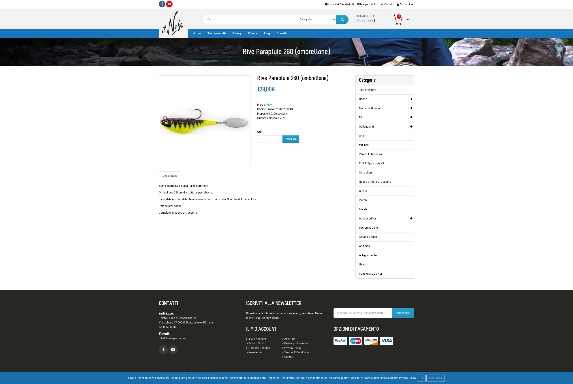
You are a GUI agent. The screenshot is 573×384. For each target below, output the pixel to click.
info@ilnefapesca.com (173, 338)
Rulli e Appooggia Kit (371, 163)
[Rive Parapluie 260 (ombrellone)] (204, 121)
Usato (362, 264)
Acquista (291, 138)
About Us (289, 339)
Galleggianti (366, 126)
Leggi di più (435, 378)
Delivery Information (296, 343)
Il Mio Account (257, 339)
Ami (361, 135)
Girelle (363, 191)
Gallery (236, 33)
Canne (363, 99)
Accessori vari (368, 218)
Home (197, 33)
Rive (269, 104)
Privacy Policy (292, 347)
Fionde (363, 209)
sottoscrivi (403, 313)
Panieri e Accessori (371, 154)
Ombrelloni (365, 172)
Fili (360, 117)
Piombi (363, 200)
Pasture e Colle (368, 227)
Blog (267, 33)
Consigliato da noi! (371, 273)
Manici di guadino (370, 108)
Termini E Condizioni (297, 352)
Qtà (259, 131)
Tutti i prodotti (216, 33)
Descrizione (169, 175)
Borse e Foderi (368, 237)
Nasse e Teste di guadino (375, 181)
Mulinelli (364, 145)
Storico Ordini (256, 343)
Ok (421, 378)
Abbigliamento (368, 255)
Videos (252, 33)
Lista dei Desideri (259, 347)
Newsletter (255, 352)
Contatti (281, 33)
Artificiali (364, 246)
